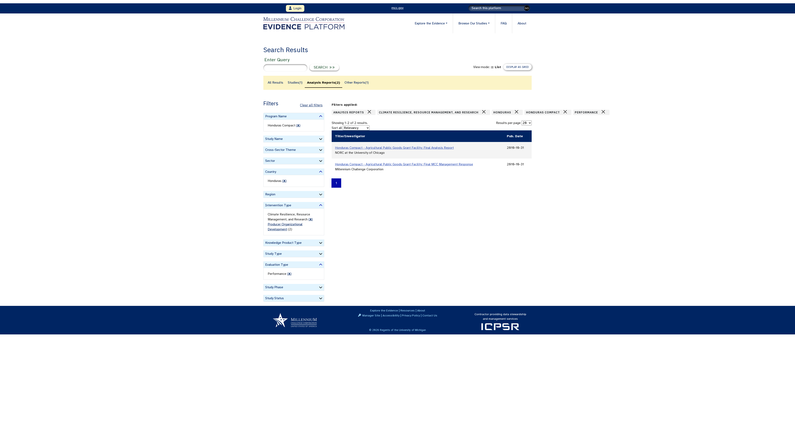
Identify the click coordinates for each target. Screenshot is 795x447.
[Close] (369, 111)
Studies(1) (295, 83)
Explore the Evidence (384, 310)
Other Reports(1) (356, 83)
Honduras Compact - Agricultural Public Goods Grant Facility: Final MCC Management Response (404, 164)
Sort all (337, 128)
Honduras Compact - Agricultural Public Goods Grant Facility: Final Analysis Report (394, 148)
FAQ (504, 23)
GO (527, 8)
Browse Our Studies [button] (472, 23)
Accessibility (391, 315)
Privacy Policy (411, 315)
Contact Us (429, 315)
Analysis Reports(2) (323, 83)
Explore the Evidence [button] (430, 23)
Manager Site (371, 315)
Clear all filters (311, 105)
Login (296, 8)
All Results (275, 83)
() (298, 125)
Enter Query (276, 59)
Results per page (508, 123)
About (522, 23)
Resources (407, 310)
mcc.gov (397, 8)
